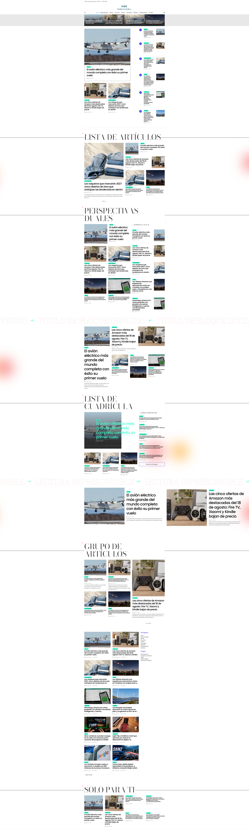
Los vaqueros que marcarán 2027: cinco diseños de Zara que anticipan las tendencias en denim (134, 22)
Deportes (135, 12)
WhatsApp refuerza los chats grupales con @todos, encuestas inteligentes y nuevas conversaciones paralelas (149, 98)
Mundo (111, 12)
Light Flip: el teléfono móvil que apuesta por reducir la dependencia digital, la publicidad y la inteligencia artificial (125, 739)
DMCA (142, 657)
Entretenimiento (143, 12)
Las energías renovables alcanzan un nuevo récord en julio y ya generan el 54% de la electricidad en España (149, 117)
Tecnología (129, 12)
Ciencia (123, 12)
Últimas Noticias (104, 12)
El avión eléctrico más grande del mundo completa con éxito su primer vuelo (94, 22)
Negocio (145, 29)
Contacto (151, 12)
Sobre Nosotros (144, 654)
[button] (84, 19)
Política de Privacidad (146, 660)
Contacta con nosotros (146, 655)
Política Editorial (145, 658)
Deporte (114, 762)
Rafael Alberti (95, 657)
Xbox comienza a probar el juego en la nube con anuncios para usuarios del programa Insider (97, 738)
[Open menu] (85, 12)
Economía (117, 12)
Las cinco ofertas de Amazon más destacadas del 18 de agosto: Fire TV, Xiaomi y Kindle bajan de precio (114, 22)
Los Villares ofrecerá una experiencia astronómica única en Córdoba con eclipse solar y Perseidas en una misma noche (154, 22)
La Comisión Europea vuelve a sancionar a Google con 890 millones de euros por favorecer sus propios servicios (96, 767)
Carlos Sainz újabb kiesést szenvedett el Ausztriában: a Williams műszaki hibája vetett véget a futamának (125, 767)
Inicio (97, 12)
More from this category (152, 464)
